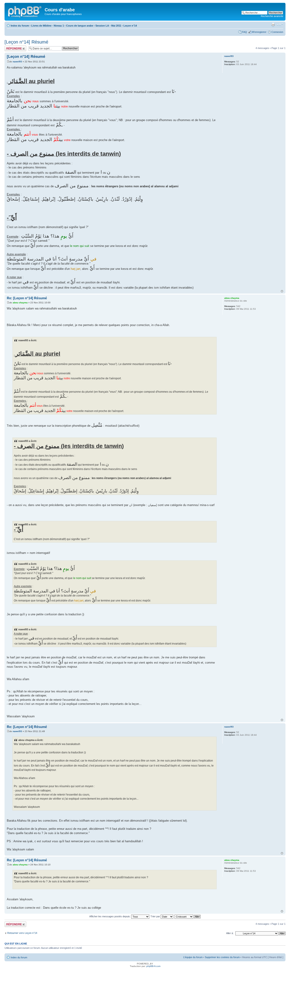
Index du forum (20, 25)
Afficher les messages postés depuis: (110, 916)
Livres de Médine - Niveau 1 (47, 25)
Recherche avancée (272, 16)
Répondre (10, 47)
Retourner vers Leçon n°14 (22, 933)
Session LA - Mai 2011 (108, 25)
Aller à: (230, 933)
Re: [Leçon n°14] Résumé (27, 298)
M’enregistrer (259, 32)
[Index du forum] (25, 11)
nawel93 (17, 61)
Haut (282, 291)
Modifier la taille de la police (280, 25)
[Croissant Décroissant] (187, 916)
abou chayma (20, 302)
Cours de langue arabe (79, 25)
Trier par (155, 916)
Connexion (277, 32)
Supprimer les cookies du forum (222, 957)
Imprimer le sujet (273, 25)
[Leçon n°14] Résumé (26, 41)
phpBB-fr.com (153, 966)
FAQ (244, 32)
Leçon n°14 (130, 25)
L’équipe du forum (193, 957)
